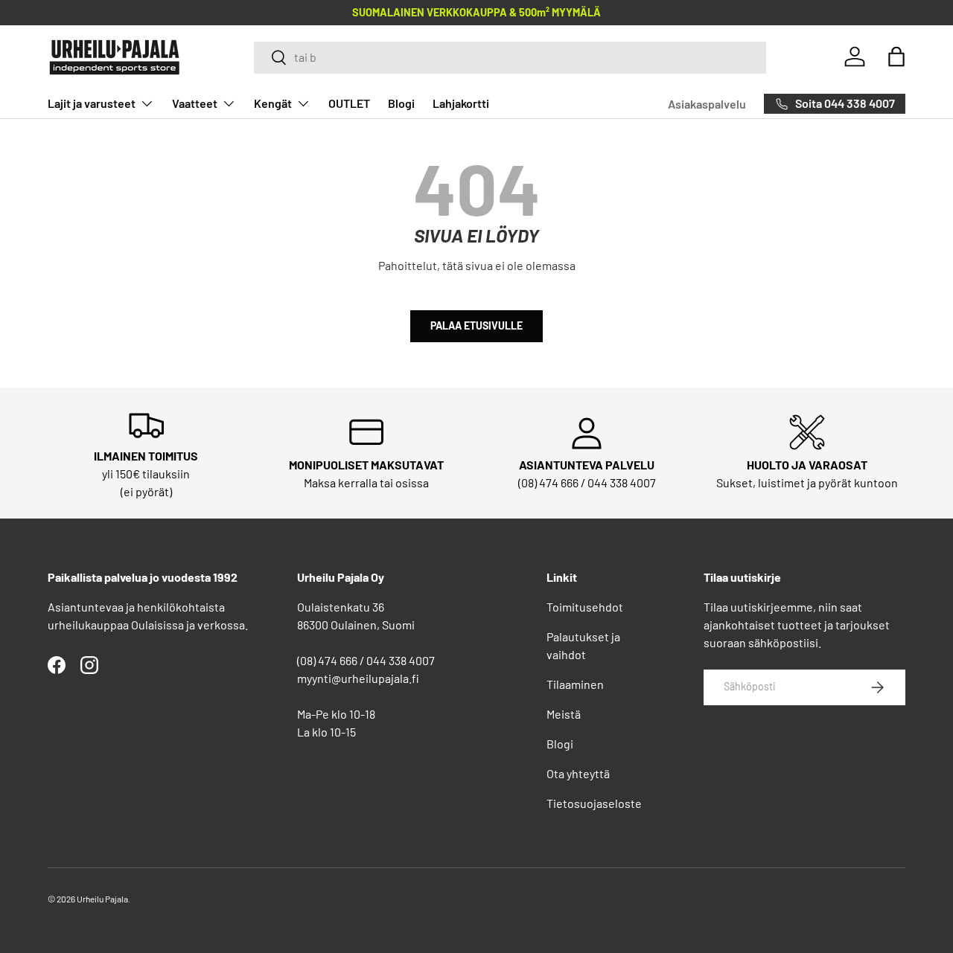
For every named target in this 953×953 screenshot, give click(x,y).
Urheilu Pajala (102, 898)
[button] (896, 56)
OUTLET (349, 103)
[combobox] (510, 57)
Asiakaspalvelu (707, 104)
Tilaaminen (575, 684)
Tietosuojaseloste (594, 803)
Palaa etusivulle (476, 325)
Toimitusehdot (584, 607)
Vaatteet (194, 103)
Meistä (563, 714)
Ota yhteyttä (578, 773)
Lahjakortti (461, 103)
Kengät (273, 103)
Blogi (401, 103)
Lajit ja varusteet (92, 103)
